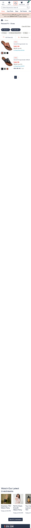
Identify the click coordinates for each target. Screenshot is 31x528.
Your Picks (10, 11)
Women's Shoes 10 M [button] (15, 33)
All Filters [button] (9, 37)
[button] (3, 3)
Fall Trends (23, 11)
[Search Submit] (28, 7)
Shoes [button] (4, 33)
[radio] (2, 53)
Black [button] (26, 33)
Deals (3, 11)
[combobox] (13, 7)
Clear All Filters (26, 26)
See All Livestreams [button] (15, 519)
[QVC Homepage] (2, 20)
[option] (15, 15)
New (16, 11)
